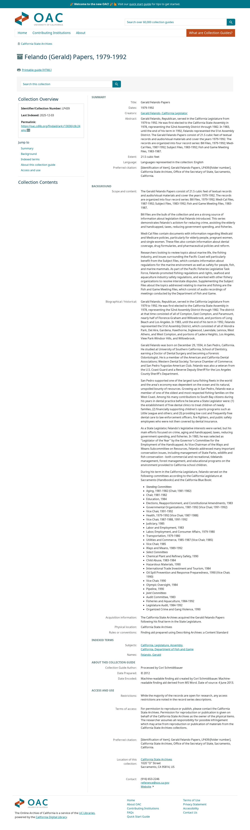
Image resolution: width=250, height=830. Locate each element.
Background (29, 154)
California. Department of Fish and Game (167, 649)
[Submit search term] (231, 22)
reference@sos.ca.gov (155, 783)
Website (146, 786)
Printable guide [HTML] (37, 70)
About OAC (134, 804)
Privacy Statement (194, 804)
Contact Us (190, 812)
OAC (39, 19)
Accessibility (191, 808)
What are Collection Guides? (210, 33)
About (80, 33)
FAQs (130, 812)
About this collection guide (38, 165)
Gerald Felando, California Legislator (164, 113)
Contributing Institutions (51, 33)
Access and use (30, 170)
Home (22, 33)
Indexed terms (30, 159)
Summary (27, 148)
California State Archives (36, 44)
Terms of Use (191, 800)
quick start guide (140, 4)
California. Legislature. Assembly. (162, 645)
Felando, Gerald (151, 655)
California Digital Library (51, 817)
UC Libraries (87, 813)
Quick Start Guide (138, 816)
